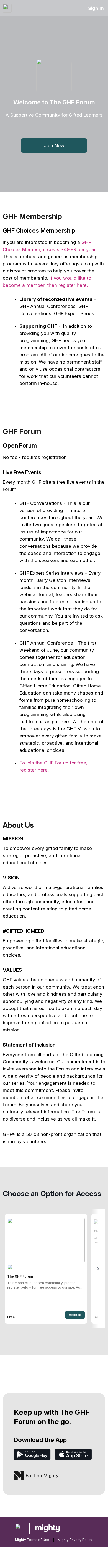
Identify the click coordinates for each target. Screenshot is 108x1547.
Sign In (96, 8)
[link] (46, 1268)
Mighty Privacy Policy (75, 1540)
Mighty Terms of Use (32, 1540)
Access (75, 1315)
